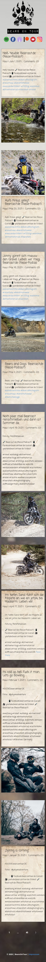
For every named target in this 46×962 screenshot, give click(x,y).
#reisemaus (8, 83)
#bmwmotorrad (10, 89)
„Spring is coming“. (17, 850)
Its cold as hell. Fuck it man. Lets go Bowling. (21, 674)
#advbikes (34, 86)
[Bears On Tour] (23, 13)
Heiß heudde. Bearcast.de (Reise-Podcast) (19, 55)
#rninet (32, 89)
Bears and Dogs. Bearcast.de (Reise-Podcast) (24, 366)
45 (27, 932)
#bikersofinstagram (27, 79)
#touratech (23, 89)
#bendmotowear (22, 83)
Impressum (34, 954)
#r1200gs (25, 86)
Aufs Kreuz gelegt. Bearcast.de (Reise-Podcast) (23, 202)
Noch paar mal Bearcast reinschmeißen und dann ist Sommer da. (22, 419)
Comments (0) (31, 61)
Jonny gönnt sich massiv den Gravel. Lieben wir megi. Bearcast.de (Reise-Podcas (21, 259)
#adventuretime (10, 79)
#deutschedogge (12, 397)
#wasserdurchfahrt (11, 86)
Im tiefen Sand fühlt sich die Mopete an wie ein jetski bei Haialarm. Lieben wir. (24, 598)
